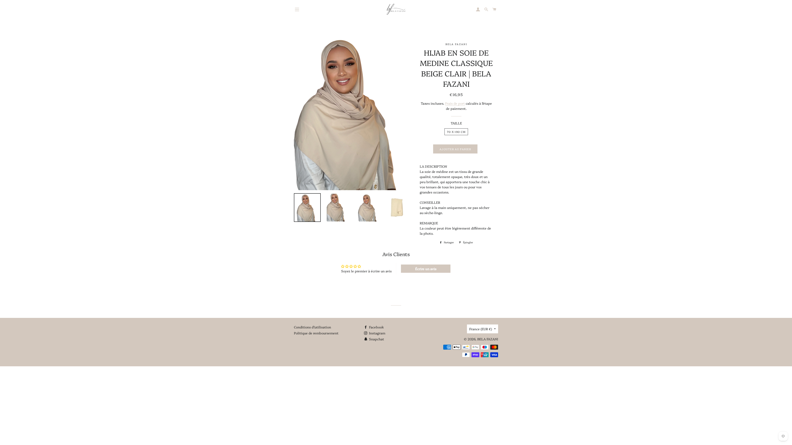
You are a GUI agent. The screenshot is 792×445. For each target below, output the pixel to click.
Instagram (376, 333)
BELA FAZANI (487, 339)
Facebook (376, 327)
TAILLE (456, 123)
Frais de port (455, 103)
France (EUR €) (480, 329)
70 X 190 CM (456, 132)
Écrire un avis (425, 268)
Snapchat (376, 339)
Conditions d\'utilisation (312, 327)
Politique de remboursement (316, 333)
